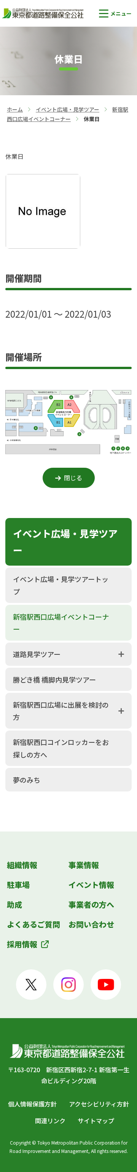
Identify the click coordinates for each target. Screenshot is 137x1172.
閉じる (73, 477)
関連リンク (50, 1120)
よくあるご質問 (33, 924)
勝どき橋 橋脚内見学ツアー (54, 679)
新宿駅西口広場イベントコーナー (61, 623)
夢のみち (26, 780)
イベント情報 (91, 884)
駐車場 (18, 884)
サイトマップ (96, 1120)
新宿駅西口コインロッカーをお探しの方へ (61, 748)
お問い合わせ (91, 924)
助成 (14, 904)
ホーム (15, 109)
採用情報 (22, 944)
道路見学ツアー (37, 654)
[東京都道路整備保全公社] (44, 13)
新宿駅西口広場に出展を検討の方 (61, 711)
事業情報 (83, 864)
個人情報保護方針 (32, 1103)
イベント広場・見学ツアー (67, 109)
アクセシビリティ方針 (99, 1103)
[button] (115, 13)
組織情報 (22, 864)
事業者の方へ (91, 904)
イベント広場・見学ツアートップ (60, 585)
